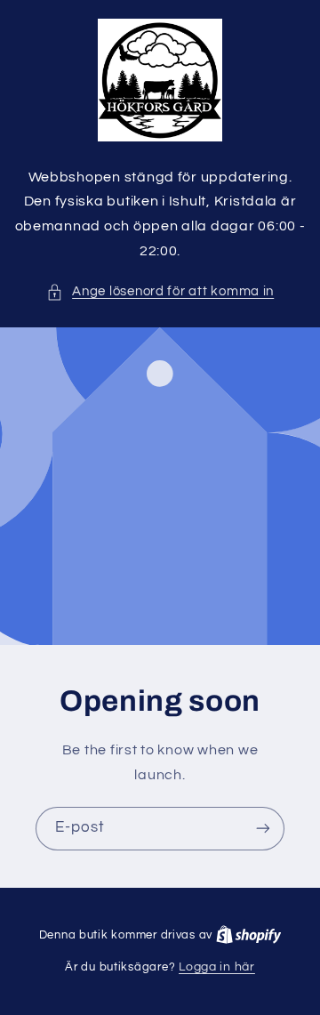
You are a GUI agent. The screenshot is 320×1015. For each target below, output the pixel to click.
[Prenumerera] (263, 828)
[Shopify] (249, 935)
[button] (160, 291)
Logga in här (217, 967)
